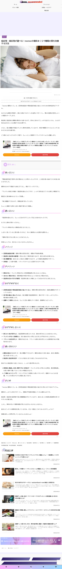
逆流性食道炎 (13, 445)
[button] (57, 359)
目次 (9, 164)
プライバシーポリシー (16, 559)
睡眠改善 (57, 442)
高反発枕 (20, 445)
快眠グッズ (50, 442)
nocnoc (15, 442)
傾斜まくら (36, 442)
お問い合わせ (31, 563)
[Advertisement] (31, 24)
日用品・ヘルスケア (7, 442)
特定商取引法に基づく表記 (46, 559)
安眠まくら (43, 442)
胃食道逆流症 (5, 445)
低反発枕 (30, 442)
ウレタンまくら (22, 442)
